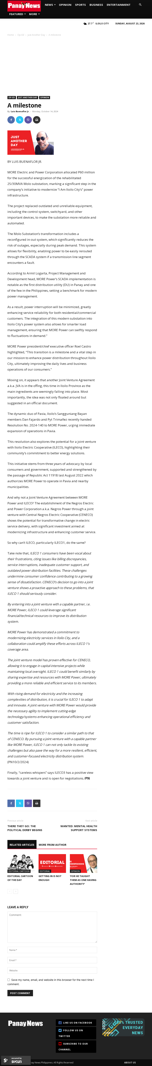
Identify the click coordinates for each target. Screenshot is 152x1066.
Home (10, 34)
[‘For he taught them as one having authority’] (83, 863)
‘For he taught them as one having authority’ (83, 880)
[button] (140, 5)
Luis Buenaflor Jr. (20, 111)
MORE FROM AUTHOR (52, 844)
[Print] (36, 120)
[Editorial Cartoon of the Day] (21, 863)
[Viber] (28, 120)
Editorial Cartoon (19, 871)
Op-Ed (20, 34)
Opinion (65, 5)
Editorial (45, 871)
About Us (130, 1062)
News (49, 5)
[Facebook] (11, 120)
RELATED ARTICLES (22, 844)
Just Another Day (36, 34)
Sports (80, 5)
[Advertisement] (76, 65)
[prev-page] (9, 891)
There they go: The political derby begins (24, 828)
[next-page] (15, 891)
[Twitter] (19, 120)
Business (96, 5)
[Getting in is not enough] (52, 863)
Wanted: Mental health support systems (78, 828)
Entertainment (118, 5)
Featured (16, 14)
